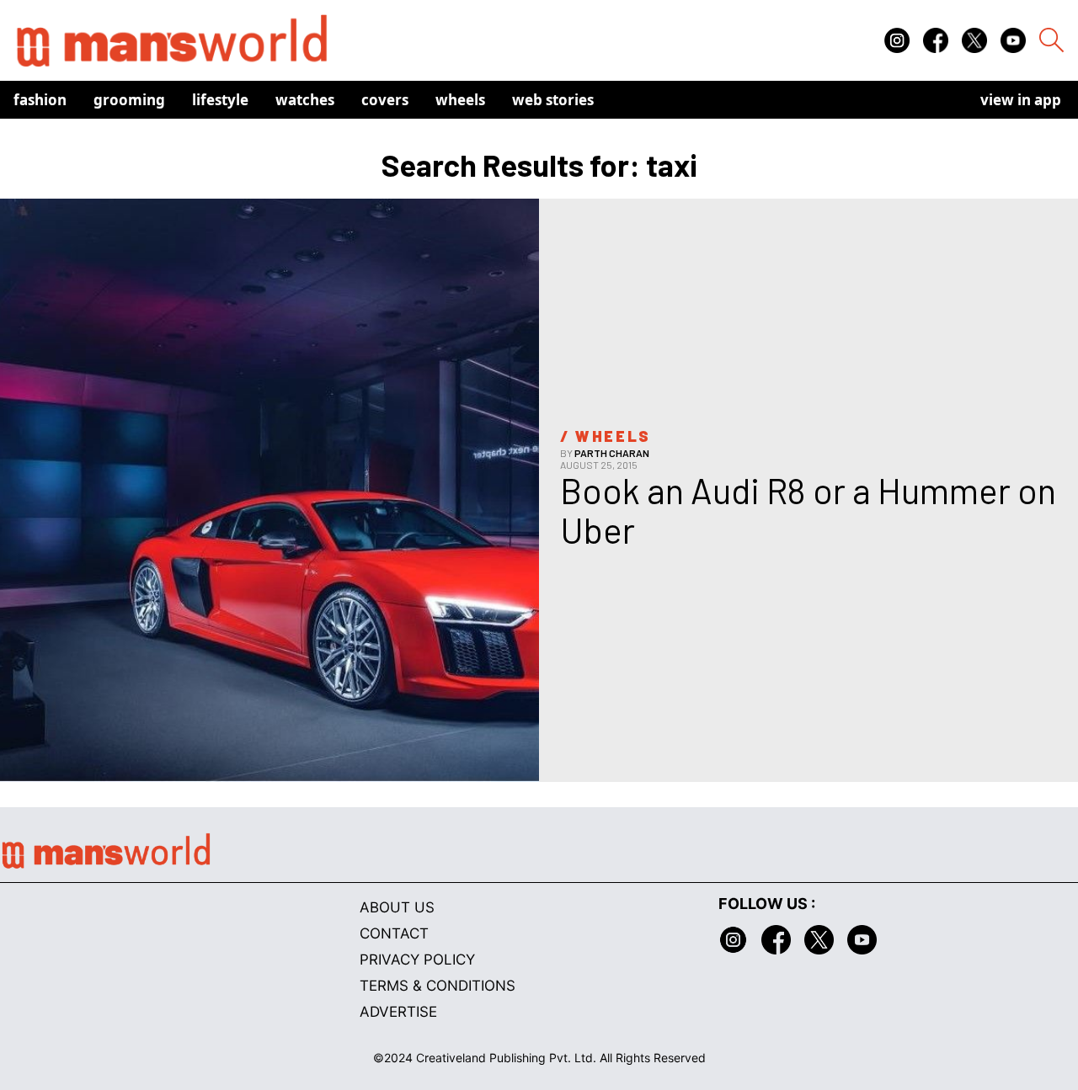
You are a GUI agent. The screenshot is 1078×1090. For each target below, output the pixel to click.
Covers (384, 99)
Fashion (40, 99)
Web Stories (553, 99)
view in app (1020, 99)
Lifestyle (220, 99)
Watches (304, 99)
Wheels (460, 99)
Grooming (129, 99)
